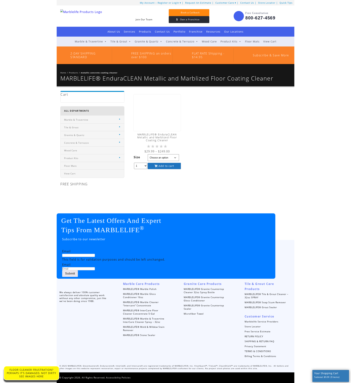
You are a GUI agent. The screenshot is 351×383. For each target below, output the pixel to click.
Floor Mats (252, 41)
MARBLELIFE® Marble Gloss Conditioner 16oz (139, 295)
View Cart (269, 41)
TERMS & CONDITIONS (258, 351)
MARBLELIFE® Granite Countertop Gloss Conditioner (204, 299)
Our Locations (234, 31)
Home (63, 72)
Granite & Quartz (146, 41)
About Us (113, 31)
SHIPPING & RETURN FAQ (259, 341)
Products (145, 31)
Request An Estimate (198, 2)
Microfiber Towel (194, 313)
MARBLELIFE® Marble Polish (139, 289)
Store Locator (266, 2)
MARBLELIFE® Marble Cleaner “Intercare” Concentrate (141, 304)
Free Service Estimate (258, 331)
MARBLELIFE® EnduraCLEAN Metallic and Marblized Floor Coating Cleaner (157, 137)
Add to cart (166, 166)
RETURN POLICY (254, 336)
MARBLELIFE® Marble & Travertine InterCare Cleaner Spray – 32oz (143, 320)
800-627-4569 (260, 17)
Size (137, 157)
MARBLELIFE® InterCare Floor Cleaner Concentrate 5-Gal (140, 312)
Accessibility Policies (118, 377)
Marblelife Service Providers (261, 321)
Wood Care (209, 41)
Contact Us (247, 2)
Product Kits (228, 41)
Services (129, 31)
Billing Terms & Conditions (260, 356)
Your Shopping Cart (326, 375)
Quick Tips (286, 2)
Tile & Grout (118, 41)
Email (66, 251)
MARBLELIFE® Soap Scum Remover (265, 302)
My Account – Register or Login (159, 2)
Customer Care (224, 2)
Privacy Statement (255, 346)
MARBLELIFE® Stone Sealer (139, 335)
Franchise (196, 31)
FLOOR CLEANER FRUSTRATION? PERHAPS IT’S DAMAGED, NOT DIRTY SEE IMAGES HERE (31, 373)
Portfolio (179, 31)
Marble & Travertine (89, 41)
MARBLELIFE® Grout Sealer (261, 307)
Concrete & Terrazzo (180, 41)
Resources (213, 31)
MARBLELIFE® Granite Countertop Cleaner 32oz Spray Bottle (204, 290)
